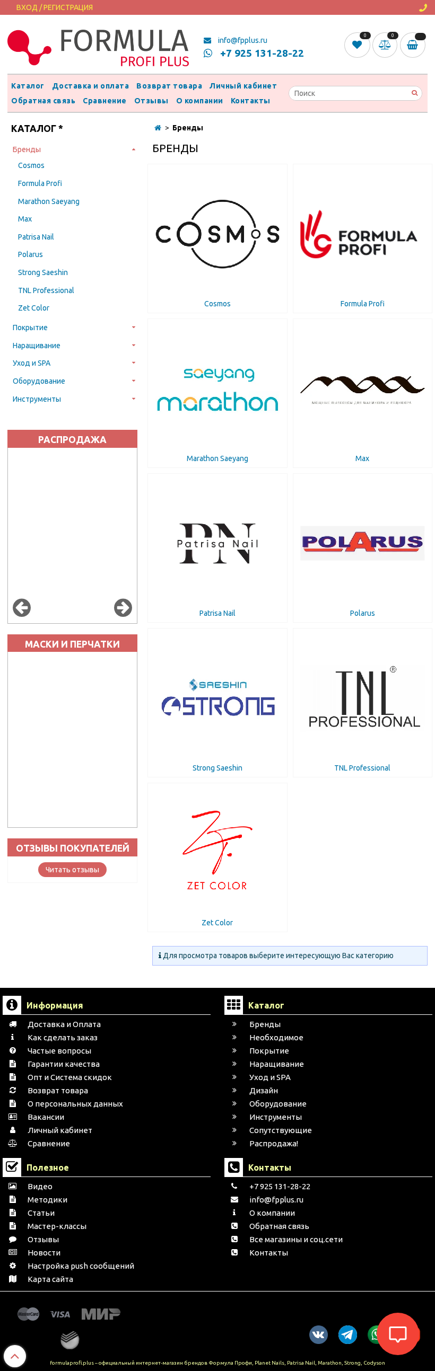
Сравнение (105, 100)
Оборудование (39, 381)
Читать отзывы (72, 869)
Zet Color (33, 308)
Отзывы (151, 100)
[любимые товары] (358, 44)
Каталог (28, 86)
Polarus (30, 254)
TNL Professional (46, 290)
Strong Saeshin (43, 272)
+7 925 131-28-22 (261, 53)
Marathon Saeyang (49, 201)
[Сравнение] (386, 44)
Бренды (27, 149)
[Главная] (157, 127)
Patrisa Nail (36, 237)
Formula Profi (40, 183)
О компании (199, 100)
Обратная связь (43, 100)
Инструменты (37, 399)
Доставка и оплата (90, 86)
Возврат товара (169, 86)
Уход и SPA (31, 363)
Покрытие (30, 327)
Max (25, 219)
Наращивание (36, 345)
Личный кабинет (243, 86)
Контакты (251, 100)
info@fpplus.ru (241, 40)
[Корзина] (414, 45)
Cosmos (31, 165)
